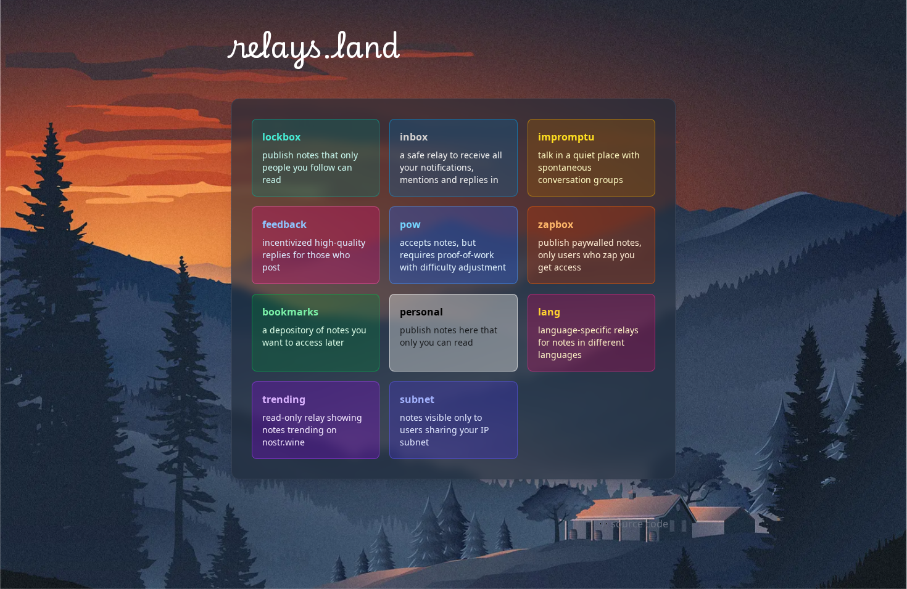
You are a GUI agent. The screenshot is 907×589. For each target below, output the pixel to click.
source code (639, 523)
